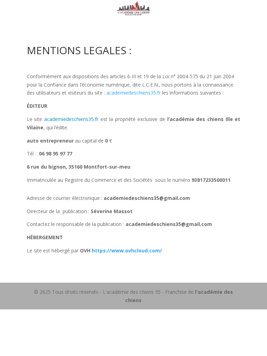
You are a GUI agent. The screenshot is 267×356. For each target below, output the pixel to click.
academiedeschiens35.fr (133, 92)
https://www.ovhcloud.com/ (127, 250)
